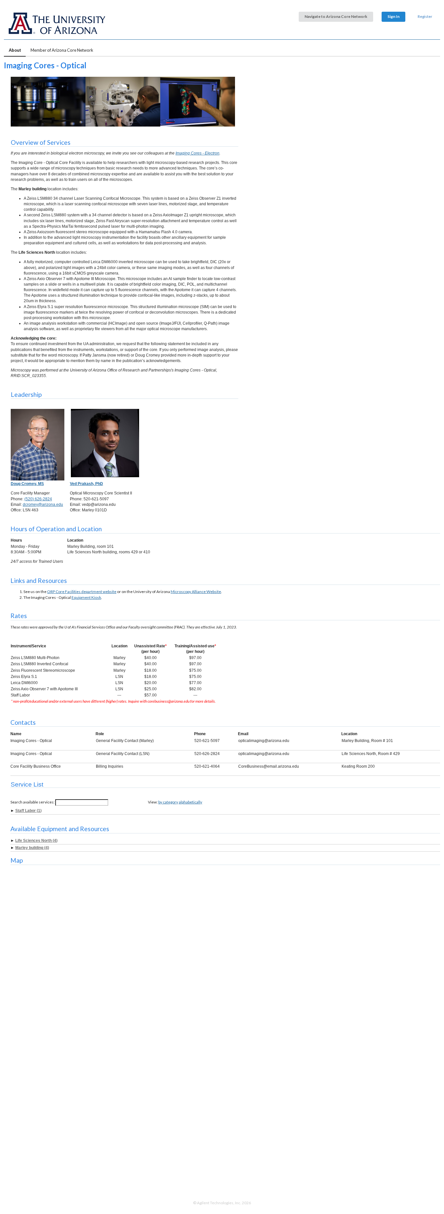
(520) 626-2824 (38, 499)
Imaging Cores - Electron (197, 153)
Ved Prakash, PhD (86, 483)
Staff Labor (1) (28, 810)
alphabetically (190, 802)
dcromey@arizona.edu (43, 504)
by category (168, 802)
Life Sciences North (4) (36, 840)
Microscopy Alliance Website (196, 591)
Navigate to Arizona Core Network (336, 16)
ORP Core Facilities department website (81, 591)
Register (425, 16)
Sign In (393, 16)
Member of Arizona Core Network (62, 50)
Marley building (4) (32, 847)
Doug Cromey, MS (27, 483)
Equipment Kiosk (86, 597)
